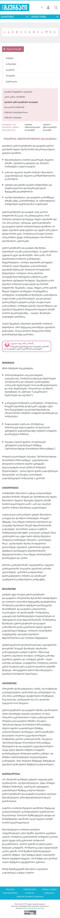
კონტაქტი (49, 893)
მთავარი (10, 889)
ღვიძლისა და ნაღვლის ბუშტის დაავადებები (10, 127)
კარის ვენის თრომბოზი (14, 97)
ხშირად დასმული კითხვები (30, 897)
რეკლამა (29, 893)
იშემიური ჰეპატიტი (12, 118)
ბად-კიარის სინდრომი (14, 107)
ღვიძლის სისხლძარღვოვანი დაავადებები (32, 127)
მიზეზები (10, 58)
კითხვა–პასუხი (49, 889)
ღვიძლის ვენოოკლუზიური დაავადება (21, 102)
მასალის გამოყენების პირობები (33, 908)
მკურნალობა (11, 82)
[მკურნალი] (14, 7)
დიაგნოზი (10, 70)
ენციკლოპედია (10, 893)
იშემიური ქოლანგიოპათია (16, 112)
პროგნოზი (10, 76)
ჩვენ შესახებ (30, 889)
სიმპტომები (11, 64)
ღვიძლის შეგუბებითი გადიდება (18, 92)
